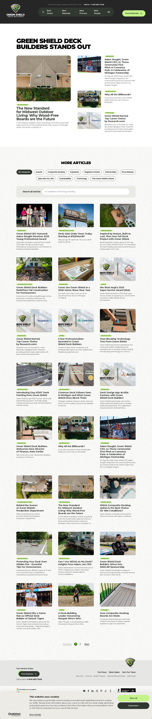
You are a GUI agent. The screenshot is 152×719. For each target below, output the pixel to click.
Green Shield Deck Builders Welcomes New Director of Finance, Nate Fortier (34, 442)
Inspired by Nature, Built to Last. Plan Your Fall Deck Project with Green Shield (118, 227)
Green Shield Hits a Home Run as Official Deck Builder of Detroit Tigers (34, 606)
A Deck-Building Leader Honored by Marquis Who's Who (76, 606)
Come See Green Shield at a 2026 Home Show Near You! (76, 279)
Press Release (128, 172)
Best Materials (66, 12)
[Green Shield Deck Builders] (16, 10)
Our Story (102, 672)
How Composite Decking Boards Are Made (118, 606)
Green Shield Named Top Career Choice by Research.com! (107, 122)
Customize (133, 706)
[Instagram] (97, 691)
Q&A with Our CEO (46, 179)
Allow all (133, 698)
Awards (39, 172)
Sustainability (65, 179)
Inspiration (74, 172)
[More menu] (108, 12)
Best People (97, 12)
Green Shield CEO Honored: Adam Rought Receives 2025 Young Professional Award (34, 227)
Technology (82, 179)
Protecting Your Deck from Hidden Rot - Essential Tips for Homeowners (34, 554)
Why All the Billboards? (107, 99)
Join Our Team (129, 672)
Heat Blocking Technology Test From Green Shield (118, 332)
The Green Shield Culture (103, 179)
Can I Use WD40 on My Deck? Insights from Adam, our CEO (76, 554)
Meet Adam (114, 672)
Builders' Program (99, 676)
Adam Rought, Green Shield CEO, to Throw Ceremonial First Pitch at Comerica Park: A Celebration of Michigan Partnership (107, 71)
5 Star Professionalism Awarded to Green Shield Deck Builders (76, 332)
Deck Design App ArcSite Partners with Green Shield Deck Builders (118, 386)
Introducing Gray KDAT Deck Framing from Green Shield (34, 386)
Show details (35, 715)
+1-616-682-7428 (97, 5)
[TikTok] (106, 691)
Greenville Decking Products (116, 676)
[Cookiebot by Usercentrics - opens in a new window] (14, 714)
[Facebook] (88, 691)
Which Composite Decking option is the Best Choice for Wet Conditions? (118, 499)
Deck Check (80, 676)
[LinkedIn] (92, 691)
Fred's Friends (131, 676)
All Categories (24, 172)
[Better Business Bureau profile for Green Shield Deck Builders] (126, 690)
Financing (88, 676)
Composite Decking (56, 172)
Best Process (83, 12)
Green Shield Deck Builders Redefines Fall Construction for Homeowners (34, 279)
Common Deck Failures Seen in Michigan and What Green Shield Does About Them (76, 386)
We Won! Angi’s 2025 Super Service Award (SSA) (118, 279)
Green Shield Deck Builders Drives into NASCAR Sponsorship (118, 554)
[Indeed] (110, 691)
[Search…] (43, 12)
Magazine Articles (92, 172)
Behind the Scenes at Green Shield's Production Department (34, 499)
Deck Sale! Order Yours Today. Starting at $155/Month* (76, 227)
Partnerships (110, 172)
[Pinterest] (101, 691)
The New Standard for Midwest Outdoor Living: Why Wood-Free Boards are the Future (43, 92)
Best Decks (50, 12)
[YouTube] (84, 691)
